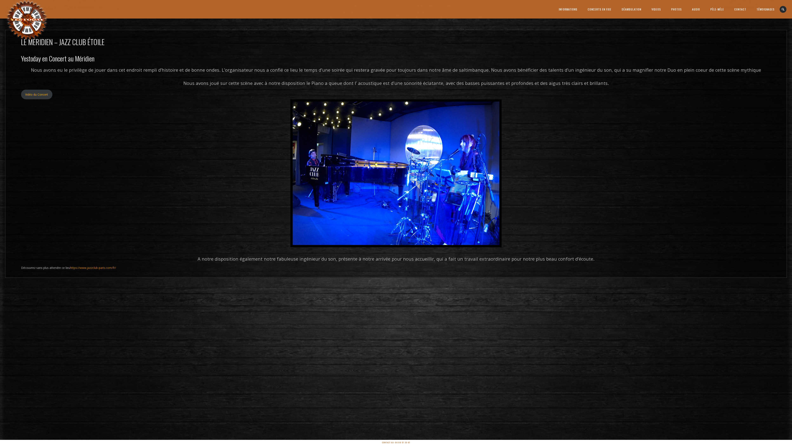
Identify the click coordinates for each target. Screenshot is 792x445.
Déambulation (631, 9)
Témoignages (765, 9)
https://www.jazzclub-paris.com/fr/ (93, 268)
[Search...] (783, 9)
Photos (676, 9)
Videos (656, 9)
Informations (568, 9)
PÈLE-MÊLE (717, 9)
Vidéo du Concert (36, 94)
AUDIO (696, 9)
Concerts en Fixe (599, 9)
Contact (740, 9)
